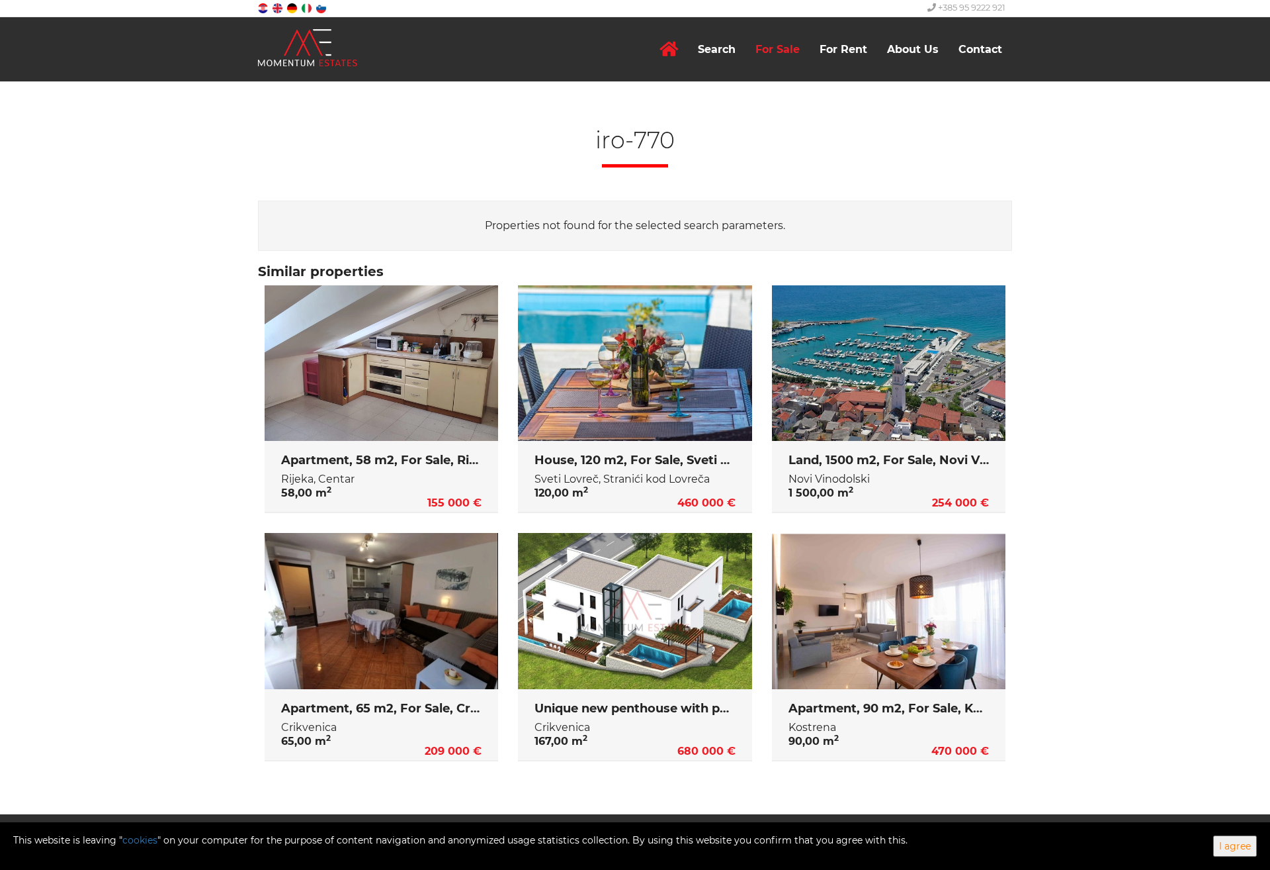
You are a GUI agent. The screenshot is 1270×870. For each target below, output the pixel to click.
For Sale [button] (777, 49)
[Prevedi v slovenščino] (322, 7)
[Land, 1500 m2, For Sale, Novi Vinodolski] (888, 363)
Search (717, 49)
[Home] (669, 49)
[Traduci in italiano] (308, 7)
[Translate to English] (278, 7)
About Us (913, 49)
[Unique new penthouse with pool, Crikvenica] (634, 611)
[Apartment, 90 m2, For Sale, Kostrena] (888, 611)
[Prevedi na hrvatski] (264, 7)
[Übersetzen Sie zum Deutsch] (293, 7)
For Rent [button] (843, 49)
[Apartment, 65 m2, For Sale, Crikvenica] (381, 611)
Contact (980, 49)
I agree (1235, 846)
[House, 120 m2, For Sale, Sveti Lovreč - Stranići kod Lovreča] (634, 363)
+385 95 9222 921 (970, 7)
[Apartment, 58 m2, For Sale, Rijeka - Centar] (381, 363)
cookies (139, 840)
